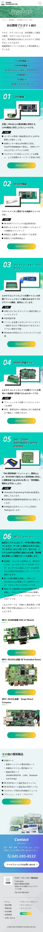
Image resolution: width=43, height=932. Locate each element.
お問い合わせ (10, 918)
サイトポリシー (27, 905)
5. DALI (21, 79)
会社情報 (8, 911)
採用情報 (8, 914)
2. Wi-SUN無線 (20, 65)
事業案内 (12, 20)
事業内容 (8, 908)
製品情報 (8, 905)
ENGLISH (25, 913)
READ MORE (21, 165)
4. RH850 (21, 74)
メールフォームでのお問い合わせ (21, 864)
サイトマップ (26, 908)
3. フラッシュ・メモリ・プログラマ (20, 70)
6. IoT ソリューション (21, 84)
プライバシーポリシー (29, 901)
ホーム (4, 20)
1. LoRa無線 (21, 60)
